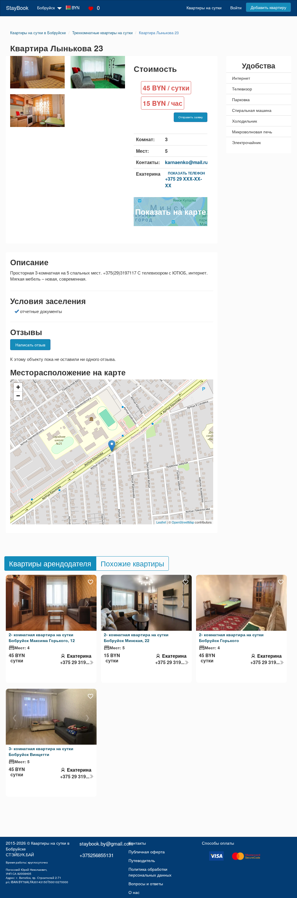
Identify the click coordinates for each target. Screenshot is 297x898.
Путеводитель (141, 860)
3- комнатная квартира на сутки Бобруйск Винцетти (41, 751)
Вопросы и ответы (145, 883)
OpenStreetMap (183, 522)
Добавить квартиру (268, 7)
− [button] (18, 395)
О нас (134, 892)
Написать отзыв (30, 345)
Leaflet (161, 522)
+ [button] (18, 387)
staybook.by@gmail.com (106, 843)
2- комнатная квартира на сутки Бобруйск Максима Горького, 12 (42, 637)
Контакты (137, 843)
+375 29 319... (74, 662)
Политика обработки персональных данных (149, 872)
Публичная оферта (146, 852)
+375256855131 (96, 855)
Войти (236, 7)
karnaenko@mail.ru (186, 162)
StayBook (17, 7)
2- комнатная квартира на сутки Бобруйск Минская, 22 (136, 637)
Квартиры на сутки (204, 7)
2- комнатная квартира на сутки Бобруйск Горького (231, 637)
